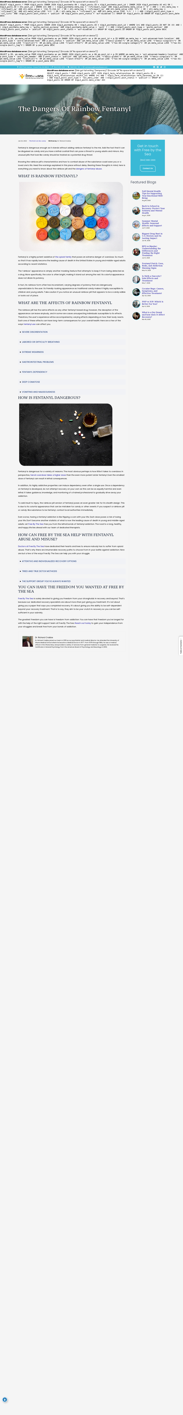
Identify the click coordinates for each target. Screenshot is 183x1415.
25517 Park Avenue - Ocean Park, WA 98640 (34, 67)
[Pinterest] (158, 67)
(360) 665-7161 (75, 67)
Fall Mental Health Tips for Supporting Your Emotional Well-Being (152, 194)
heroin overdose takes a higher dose (48, 475)
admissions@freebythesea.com (96, 67)
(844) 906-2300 (59, 67)
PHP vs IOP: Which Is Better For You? (152, 303)
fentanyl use (29, 324)
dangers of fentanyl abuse (89, 168)
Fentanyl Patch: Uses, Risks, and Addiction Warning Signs (153, 265)
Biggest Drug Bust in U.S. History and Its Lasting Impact (152, 236)
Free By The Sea (36, 524)
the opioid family (63, 257)
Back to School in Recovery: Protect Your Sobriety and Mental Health (153, 209)
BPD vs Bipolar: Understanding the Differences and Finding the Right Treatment (151, 251)
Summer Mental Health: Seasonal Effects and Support (152, 223)
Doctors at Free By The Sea (31, 546)
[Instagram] (165, 67)
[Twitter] (161, 67)
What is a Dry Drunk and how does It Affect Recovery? (153, 314)
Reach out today (83, 623)
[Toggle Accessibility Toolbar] (4, 1399)
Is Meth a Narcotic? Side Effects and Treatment (151, 278)
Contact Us (148, 168)
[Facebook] (154, 67)
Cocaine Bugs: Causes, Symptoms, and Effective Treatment (153, 290)
